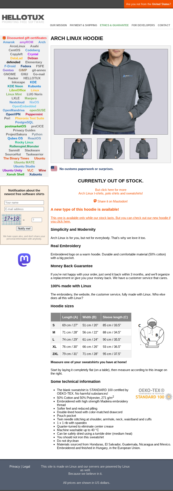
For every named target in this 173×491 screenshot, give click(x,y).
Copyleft (16, 54)
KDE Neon (15, 86)
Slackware (32, 150)
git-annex (39, 70)
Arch (42, 42)
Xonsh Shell (15, 174)
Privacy (14, 466)
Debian (33, 58)
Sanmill (14, 150)
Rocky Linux (24, 142)
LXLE (16, 98)
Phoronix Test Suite (29, 118)
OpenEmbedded (24, 106)
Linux (35, 90)
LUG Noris (34, 94)
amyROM (26, 42)
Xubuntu (35, 174)
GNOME (10, 74)
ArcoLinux (17, 46)
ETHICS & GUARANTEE (114, 25)
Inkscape (18, 82)
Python (37, 134)
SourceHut (13, 154)
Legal (26, 466)
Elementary (33, 62)
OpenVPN (13, 114)
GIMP (23, 70)
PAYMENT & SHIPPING (83, 25)
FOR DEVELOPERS (143, 25)
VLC (30, 170)
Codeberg (32, 50)
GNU (24, 74)
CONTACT (164, 25)
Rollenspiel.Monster (24, 146)
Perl (7, 118)
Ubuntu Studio (24, 166)
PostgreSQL (24, 122)
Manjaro (31, 98)
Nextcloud (16, 102)
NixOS (34, 102)
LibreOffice (17, 90)
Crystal (33, 54)
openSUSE (38, 110)
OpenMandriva (13, 110)
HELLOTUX (23, 19)
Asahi (34, 46)
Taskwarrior (34, 154)
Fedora (26, 66)
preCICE (37, 126)
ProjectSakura (16, 134)
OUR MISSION (58, 25)
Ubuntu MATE (24, 162)
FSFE (40, 66)
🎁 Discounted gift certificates (24, 38)
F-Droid (10, 66)
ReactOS (34, 138)
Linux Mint (14, 94)
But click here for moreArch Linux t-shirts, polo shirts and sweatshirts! (110, 191)
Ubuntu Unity (12, 170)
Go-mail (39, 74)
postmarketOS (15, 126)
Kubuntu (34, 86)
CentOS (14, 50)
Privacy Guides (24, 130)
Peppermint (34, 114)
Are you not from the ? (148, 4)
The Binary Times (16, 158)
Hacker (13, 78)
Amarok (9, 42)
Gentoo (8, 70)
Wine (42, 170)
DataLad (16, 58)
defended (13, 62)
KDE (33, 82)
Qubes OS (15, 138)
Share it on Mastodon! (112, 201)
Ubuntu (39, 158)
